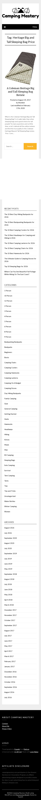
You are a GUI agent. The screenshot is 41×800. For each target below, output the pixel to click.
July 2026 (8, 533)
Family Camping (10, 399)
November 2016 (10, 677)
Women (7, 512)
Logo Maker (34, 752)
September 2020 (10, 538)
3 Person (7, 311)
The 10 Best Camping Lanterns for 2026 (19, 243)
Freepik (17, 749)
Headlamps (8, 429)
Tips (6, 486)
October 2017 (9, 620)
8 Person (7, 332)
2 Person (7, 306)
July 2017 (8, 636)
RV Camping (9, 455)
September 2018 (10, 574)
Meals (6, 445)
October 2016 (9, 682)
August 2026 (9, 528)
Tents (6, 481)
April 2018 (8, 600)
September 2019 (10, 553)
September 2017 (10, 625)
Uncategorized (9, 496)
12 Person (8, 301)
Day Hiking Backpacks (12, 393)
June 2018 (8, 589)
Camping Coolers (10, 368)
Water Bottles (9, 501)
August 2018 (9, 579)
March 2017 (9, 656)
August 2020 (9, 543)
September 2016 (10, 687)
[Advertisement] (20, 179)
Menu (35, 27)
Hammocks (8, 424)
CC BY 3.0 (18, 752)
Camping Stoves (10, 388)
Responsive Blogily (22, 795)
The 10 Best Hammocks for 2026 (16, 253)
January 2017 (9, 666)
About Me (5, 726)
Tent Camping (9, 476)
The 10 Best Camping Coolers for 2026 (19, 230)
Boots (6, 357)
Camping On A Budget (12, 383)
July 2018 (8, 584)
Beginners (8, 352)
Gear (6, 404)
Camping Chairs (10, 362)
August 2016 (9, 692)
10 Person (8, 296)
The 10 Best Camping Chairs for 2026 (18, 248)
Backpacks (8, 347)
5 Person (7, 321)
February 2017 (10, 661)
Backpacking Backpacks (13, 342)
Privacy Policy (7, 729)
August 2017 (9, 631)
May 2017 (8, 646)
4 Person (7, 316)
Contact (5, 723)
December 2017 (10, 610)
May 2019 (8, 569)
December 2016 (10, 672)
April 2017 (8, 651)
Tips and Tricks (10, 491)
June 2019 (8, 564)
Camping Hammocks (11, 373)
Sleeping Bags (9, 460)
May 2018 (8, 595)
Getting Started (10, 414)
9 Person (7, 337)
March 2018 (9, 605)
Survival (7, 470)
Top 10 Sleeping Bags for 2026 (16, 266)
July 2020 (8, 548)
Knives (6, 440)
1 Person (7, 291)
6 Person (7, 326)
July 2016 (8, 697)
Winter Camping (10, 506)
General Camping (10, 409)
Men (6, 450)
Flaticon (26, 749)
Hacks (6, 419)
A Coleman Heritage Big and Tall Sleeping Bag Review (20, 91)
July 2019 (8, 559)
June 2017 (8, 641)
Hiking (6, 434)
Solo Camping (9, 465)
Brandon (21, 103)
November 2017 (10, 615)
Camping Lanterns (11, 378)
